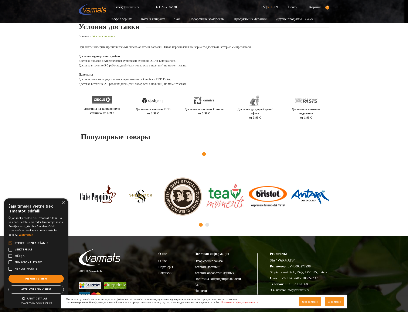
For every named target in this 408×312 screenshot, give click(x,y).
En (276, 7)
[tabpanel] (97, 196)
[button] (36, 298)
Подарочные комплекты (206, 19)
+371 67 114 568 (296, 284)
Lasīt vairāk (26, 234)
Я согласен (334, 301)
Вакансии (165, 273)
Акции (199, 285)
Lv (263, 7)
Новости (200, 290)
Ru (269, 7)
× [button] (63, 203)
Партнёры (165, 267)
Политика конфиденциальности (217, 279)
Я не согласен (310, 301)
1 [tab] (204, 154)
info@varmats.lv (298, 290)
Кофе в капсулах (153, 19)
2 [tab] (207, 225)
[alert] (36, 253)
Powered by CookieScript (36, 303)
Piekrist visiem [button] (36, 278)
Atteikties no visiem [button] (36, 289)
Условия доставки (207, 267)
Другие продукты (289, 19)
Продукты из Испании (250, 19)
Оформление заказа (208, 261)
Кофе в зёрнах (121, 19)
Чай (177, 19)
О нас (162, 261)
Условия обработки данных (214, 273)
